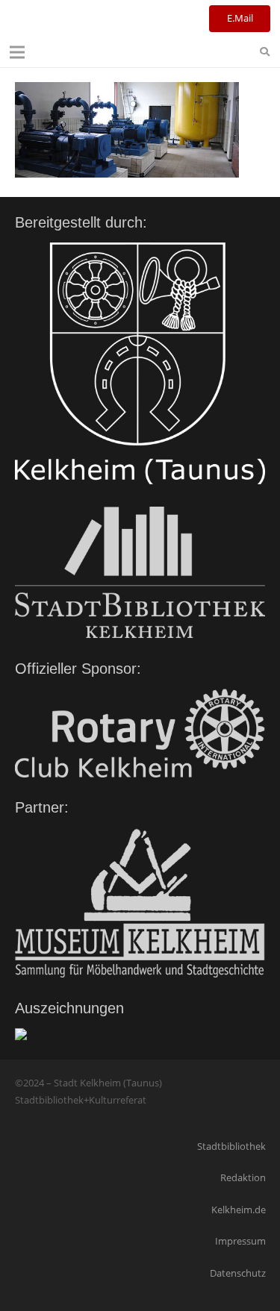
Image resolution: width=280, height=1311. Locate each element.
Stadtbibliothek (231, 1146)
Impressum (240, 1241)
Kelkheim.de (238, 1209)
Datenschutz (238, 1273)
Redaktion (243, 1177)
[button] (17, 52)
